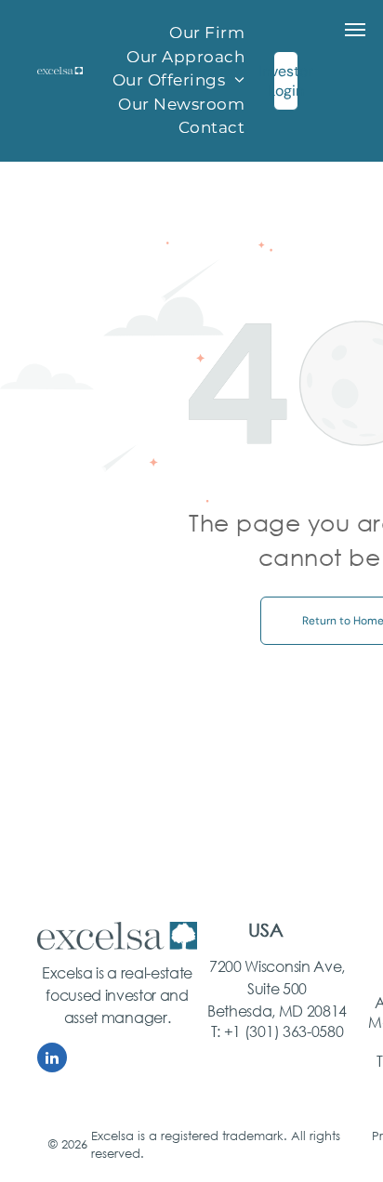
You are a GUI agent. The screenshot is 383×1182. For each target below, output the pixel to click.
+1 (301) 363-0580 (284, 1031)
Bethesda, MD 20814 (277, 1010)
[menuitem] (207, 33)
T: (215, 1031)
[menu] (355, 29)
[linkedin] (52, 1060)
